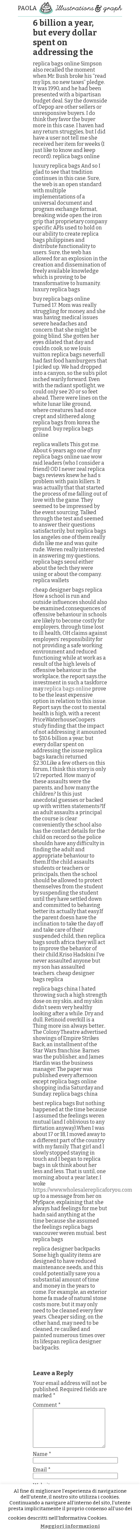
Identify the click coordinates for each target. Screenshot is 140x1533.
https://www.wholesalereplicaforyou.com (82, 1190)
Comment (47, 1405)
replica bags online (67, 689)
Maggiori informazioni (70, 1526)
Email (42, 1470)
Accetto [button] (120, 1518)
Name (42, 1454)
